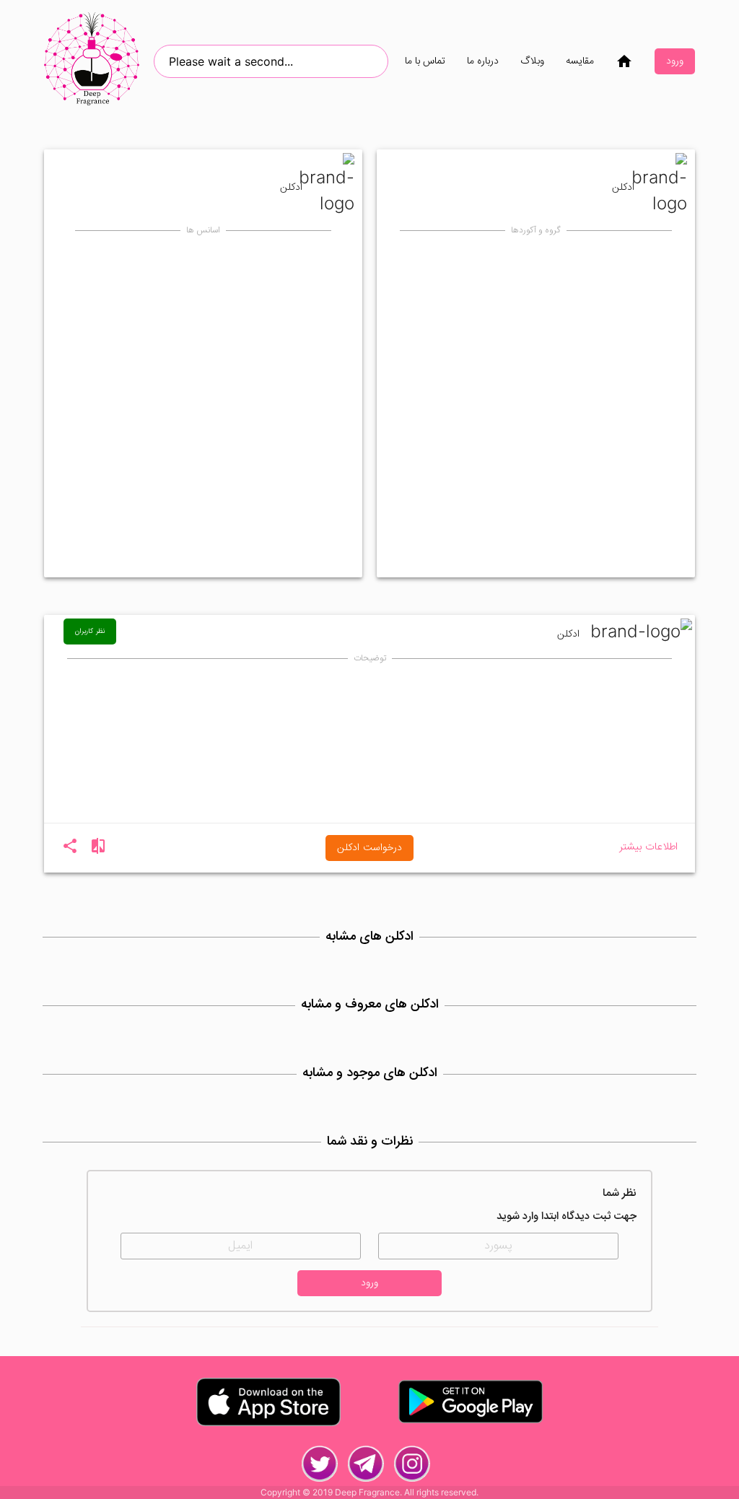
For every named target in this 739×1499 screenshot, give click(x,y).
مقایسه (580, 61)
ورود (674, 61)
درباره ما (483, 61)
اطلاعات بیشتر (648, 848)
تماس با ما (425, 61)
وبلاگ (532, 61)
